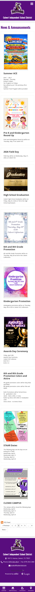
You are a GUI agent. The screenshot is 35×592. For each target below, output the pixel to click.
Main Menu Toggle (32, 4)
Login (25, 574)
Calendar (3, 590)
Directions (31, 590)
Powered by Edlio (11, 574)
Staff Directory (13, 590)
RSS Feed (7, 522)
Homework (22, 590)
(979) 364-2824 (13, 562)
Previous (6, 525)
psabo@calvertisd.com (18, 565)
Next (3, 529)
